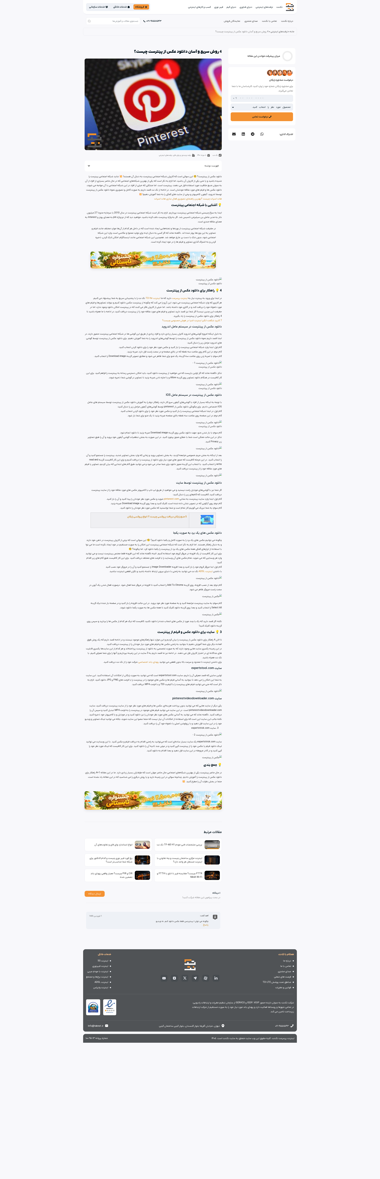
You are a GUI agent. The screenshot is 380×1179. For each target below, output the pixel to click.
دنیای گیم (231, 7)
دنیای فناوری (246, 7)
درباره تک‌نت (287, 21)
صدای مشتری (251, 21)
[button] (262, 134)
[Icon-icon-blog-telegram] (195, 978)
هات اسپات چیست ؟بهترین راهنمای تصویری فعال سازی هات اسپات (188, 198)
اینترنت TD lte (153, 298)
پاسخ (205, 924)
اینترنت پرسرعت (180, 298)
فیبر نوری (218, 7)
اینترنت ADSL (205, 571)
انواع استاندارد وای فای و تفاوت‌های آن (113, 844)
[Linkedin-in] (216, 978)
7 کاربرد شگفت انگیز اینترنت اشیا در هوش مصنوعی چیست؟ (192, 320)
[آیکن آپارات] (205, 978)
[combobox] (113, 21)
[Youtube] (164, 978)
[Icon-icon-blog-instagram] (174, 978)
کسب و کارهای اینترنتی (199, 7)
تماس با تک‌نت (269, 21)
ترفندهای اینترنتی (264, 7)
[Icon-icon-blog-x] (184, 978)
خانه (292, 31)
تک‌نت (279, 7)
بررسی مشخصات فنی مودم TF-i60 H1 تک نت (179, 844)
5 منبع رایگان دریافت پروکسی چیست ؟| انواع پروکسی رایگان (157, 516)
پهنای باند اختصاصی (148, 662)
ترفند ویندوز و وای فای (182, 155)
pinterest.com (171, 499)
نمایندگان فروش (232, 21)
